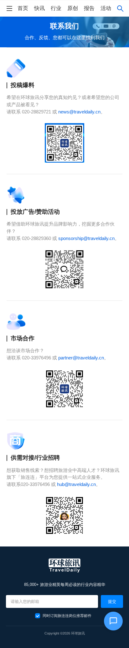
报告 (89, 8)
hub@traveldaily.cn (76, 484)
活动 (106, 8)
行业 (56, 8)
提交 (112, 601)
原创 (72, 8)
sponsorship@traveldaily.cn (86, 238)
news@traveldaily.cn (79, 111)
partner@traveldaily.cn (81, 357)
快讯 (39, 8)
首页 (23, 8)
